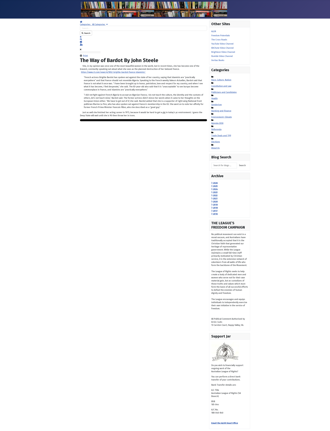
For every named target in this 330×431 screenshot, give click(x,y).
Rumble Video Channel (222, 56)
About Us (215, 148)
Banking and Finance (221, 111)
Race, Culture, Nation (221, 80)
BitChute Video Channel (222, 48)
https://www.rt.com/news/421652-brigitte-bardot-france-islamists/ (113, 72)
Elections (215, 142)
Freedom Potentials (220, 35)
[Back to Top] (325, 426)
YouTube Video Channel (222, 44)
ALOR (213, 31)
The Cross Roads (219, 39)
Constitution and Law (221, 86)
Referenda (216, 129)
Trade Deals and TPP (221, 135)
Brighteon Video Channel (223, 52)
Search (86, 33)
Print (85, 55)
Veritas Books (217, 60)
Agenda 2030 (217, 123)
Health (214, 98)
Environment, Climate (221, 117)
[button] (143, 39)
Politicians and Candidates (224, 92)
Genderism (216, 104)
